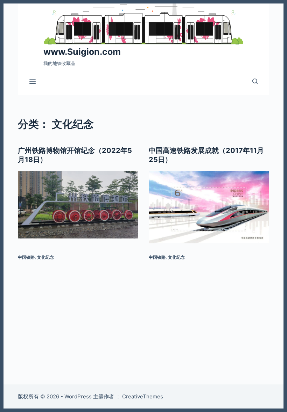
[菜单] (32, 81)
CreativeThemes (142, 396)
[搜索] (255, 81)
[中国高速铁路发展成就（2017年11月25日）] (209, 207)
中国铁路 (26, 257)
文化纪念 (45, 257)
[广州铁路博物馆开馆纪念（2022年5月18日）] (78, 205)
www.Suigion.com (82, 51)
